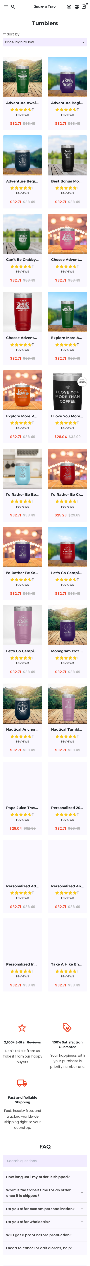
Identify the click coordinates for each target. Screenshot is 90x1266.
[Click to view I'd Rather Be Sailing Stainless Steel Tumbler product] (22, 547)
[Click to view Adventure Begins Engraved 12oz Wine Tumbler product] (22, 155)
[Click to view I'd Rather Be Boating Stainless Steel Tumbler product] (22, 469)
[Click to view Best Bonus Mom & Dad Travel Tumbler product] (67, 155)
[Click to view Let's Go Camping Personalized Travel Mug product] (67, 547)
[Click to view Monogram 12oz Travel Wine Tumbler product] (67, 625)
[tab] (45, 1177)
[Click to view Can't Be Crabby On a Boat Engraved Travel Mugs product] (22, 234)
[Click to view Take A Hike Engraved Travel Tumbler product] (67, 938)
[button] (21, 109)
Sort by (11, 34)
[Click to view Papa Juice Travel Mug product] (22, 782)
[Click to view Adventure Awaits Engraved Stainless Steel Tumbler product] (22, 77)
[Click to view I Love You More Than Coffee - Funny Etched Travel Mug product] (67, 390)
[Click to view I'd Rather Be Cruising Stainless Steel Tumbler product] (67, 469)
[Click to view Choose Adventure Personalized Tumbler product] (67, 234)
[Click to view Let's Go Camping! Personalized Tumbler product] (22, 625)
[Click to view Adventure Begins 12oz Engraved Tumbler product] (67, 77)
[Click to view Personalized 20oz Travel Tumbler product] (67, 782)
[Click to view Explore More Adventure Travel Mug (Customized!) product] (67, 312)
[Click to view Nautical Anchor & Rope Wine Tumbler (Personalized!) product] (22, 704)
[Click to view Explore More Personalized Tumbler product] (22, 390)
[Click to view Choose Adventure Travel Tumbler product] (22, 312)
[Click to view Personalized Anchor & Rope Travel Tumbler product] (67, 860)
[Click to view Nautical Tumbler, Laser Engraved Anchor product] (67, 704)
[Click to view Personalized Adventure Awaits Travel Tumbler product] (22, 860)
